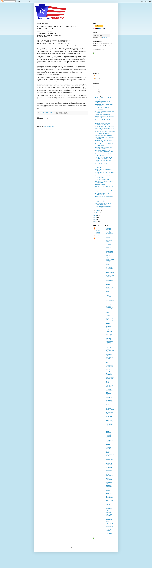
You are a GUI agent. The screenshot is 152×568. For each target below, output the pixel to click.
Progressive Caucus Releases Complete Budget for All (102, 124)
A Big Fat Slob (109, 347)
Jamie (97, 227)
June (97, 89)
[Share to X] (63, 113)
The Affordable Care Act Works (102, 114)
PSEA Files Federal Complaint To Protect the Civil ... (103, 194)
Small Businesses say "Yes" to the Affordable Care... (103, 102)
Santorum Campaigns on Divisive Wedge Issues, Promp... (103, 204)
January (98, 212)
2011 (95, 215)
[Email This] (60, 113)
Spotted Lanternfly (109, 320)
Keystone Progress (98, 233)
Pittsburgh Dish (109, 526)
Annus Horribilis (109, 281)
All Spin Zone (109, 420)
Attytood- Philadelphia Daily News (109, 325)
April (97, 94)
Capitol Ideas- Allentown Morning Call (109, 373)
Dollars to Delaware (100, 184)
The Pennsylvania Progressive (109, 509)
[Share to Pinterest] (67, 113)
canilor (97, 237)
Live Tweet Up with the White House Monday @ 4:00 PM (104, 176)
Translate (104, 37)
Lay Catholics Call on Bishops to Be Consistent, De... (103, 141)
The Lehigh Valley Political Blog (109, 391)
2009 (95, 219)
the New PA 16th (110, 523)
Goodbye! (108, 487)
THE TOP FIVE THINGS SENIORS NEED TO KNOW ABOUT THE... (103, 158)
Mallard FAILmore (109, 470)
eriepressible (109, 533)
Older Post (84, 124)
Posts (96, 76)
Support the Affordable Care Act (102, 164)
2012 (95, 86)
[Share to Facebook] (65, 113)
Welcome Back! (109, 464)
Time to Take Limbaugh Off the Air (103, 179)
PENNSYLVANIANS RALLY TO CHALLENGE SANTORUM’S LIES (104, 151)
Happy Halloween (109, 475)
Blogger (82, 548)
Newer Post (40, 124)
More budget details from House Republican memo (110, 377)
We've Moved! (109, 479)
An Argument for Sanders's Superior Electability (110, 350)
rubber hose (109, 258)
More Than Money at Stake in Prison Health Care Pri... (104, 200)
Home (62, 124)
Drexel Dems (109, 478)
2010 (95, 217)
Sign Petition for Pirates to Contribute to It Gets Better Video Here (109, 458)
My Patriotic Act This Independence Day (110, 268)
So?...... (107, 417)
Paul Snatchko (109, 280)
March (97, 96)
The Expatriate (109, 440)
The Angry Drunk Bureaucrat (108, 431)
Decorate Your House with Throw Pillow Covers (109, 385)
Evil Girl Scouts (109, 441)
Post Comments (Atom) (49, 126)
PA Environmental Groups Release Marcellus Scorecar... (103, 148)
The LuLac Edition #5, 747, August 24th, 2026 (109, 254)
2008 (95, 221)
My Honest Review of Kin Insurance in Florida (110, 276)
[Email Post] (57, 112)
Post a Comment (43, 121)
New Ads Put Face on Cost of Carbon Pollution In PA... (104, 197)
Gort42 (107, 312)
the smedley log (109, 304)
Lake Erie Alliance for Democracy (108, 492)
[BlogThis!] (62, 113)
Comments (97, 78)
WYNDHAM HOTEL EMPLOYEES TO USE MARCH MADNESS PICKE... (104, 187)
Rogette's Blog (109, 500)
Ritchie (97, 235)
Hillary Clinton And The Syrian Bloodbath (109, 358)
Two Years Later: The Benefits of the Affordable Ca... (103, 154)
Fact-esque (108, 407)
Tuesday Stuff (109, 247)
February (98, 210)
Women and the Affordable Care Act (103, 135)
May (97, 92)
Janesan (98, 230)
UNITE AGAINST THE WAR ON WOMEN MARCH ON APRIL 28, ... (105, 132)
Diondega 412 (109, 463)
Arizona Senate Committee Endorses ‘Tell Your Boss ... (104, 182)
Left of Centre (109, 416)
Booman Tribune (110, 300)
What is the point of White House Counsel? (110, 260)
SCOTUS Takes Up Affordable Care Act (104, 126)
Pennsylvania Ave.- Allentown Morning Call (109, 399)
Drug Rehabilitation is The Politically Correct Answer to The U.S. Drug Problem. (110, 424)
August (97, 87)
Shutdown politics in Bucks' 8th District (109, 403)
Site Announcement (110, 302)
